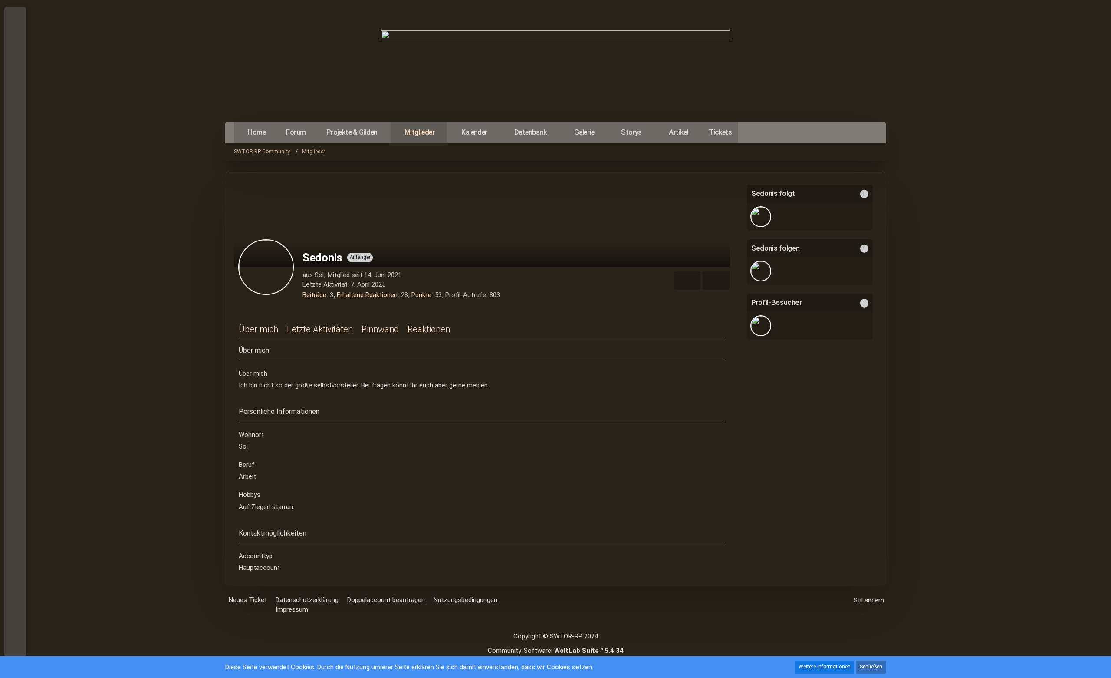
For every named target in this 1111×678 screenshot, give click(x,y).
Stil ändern (869, 600)
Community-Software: (556, 651)
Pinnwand (380, 329)
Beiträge (314, 295)
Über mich (258, 329)
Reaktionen (429, 329)
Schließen (871, 667)
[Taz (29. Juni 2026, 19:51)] (760, 325)
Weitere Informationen (825, 667)
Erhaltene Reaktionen (367, 295)
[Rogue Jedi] (760, 216)
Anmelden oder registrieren (14, 56)
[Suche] (15, 78)
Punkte (421, 295)
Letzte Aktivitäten (320, 329)
